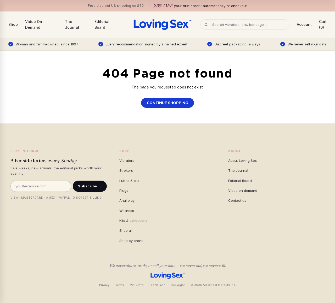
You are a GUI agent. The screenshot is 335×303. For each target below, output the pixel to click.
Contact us (237, 200)
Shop (13, 24)
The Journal (72, 24)
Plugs (123, 190)
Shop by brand (131, 241)
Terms (119, 285)
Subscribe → (90, 186)
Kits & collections (133, 220)
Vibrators (126, 160)
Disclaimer (157, 285)
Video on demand (242, 190)
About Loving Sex (242, 160)
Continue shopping (167, 103)
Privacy (104, 285)
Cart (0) (323, 24)
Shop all (125, 230)
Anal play (127, 200)
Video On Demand (33, 24)
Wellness (126, 211)
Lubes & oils (129, 181)
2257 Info (137, 285)
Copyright (178, 285)
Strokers (126, 170)
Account (304, 24)
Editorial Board (101, 24)
